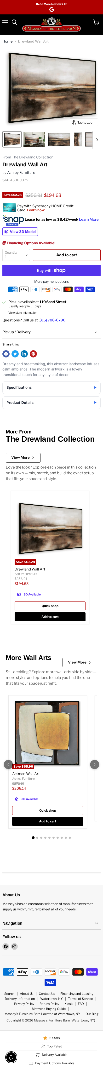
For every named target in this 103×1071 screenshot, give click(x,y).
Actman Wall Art (26, 774)
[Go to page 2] (37, 838)
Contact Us (47, 994)
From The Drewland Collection (27, 157)
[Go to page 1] (33, 837)
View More (20, 457)
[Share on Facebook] (6, 353)
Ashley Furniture (21, 172)
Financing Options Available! (30, 243)
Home (7, 41)
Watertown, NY (51, 999)
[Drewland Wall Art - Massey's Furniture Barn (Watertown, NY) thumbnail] (12, 139)
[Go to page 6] (53, 838)
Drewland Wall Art (30, 569)
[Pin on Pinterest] (33, 353)
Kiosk (68, 1004)
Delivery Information (20, 999)
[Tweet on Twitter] (15, 353)
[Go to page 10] (70, 838)
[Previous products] (8, 764)
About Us (27, 994)
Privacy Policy (24, 1004)
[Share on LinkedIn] (24, 353)
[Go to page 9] (66, 838)
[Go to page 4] (45, 838)
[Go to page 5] (49, 838)
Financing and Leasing (76, 994)
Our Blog (92, 1014)
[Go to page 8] (62, 838)
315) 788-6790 (52, 320)
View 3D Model (22, 232)
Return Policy (49, 1004)
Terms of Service (80, 999)
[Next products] (94, 764)
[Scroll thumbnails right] (96, 140)
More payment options (51, 281)
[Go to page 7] (58, 838)
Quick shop (50, 606)
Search (9, 994)
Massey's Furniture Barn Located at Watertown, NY (42, 1014)
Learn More (89, 219)
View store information (22, 312)
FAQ (81, 1004)
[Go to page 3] (41, 838)
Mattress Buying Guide (49, 1009)
